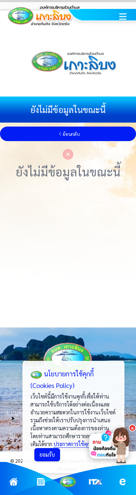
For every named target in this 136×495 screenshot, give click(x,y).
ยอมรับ (47, 454)
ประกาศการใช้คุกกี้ (72, 443)
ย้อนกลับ (71, 134)
